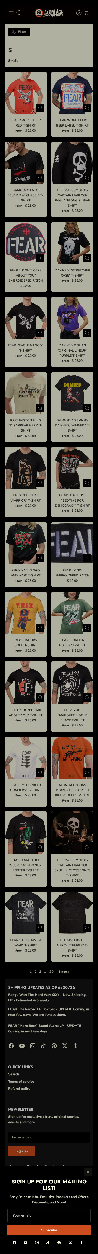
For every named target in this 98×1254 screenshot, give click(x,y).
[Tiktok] (48, 1243)
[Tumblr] (81, 1243)
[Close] (88, 1172)
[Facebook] (14, 1243)
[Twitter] (70, 1243)
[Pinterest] (59, 1243)
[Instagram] (36, 1243)
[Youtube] (25, 1243)
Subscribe (49, 1230)
